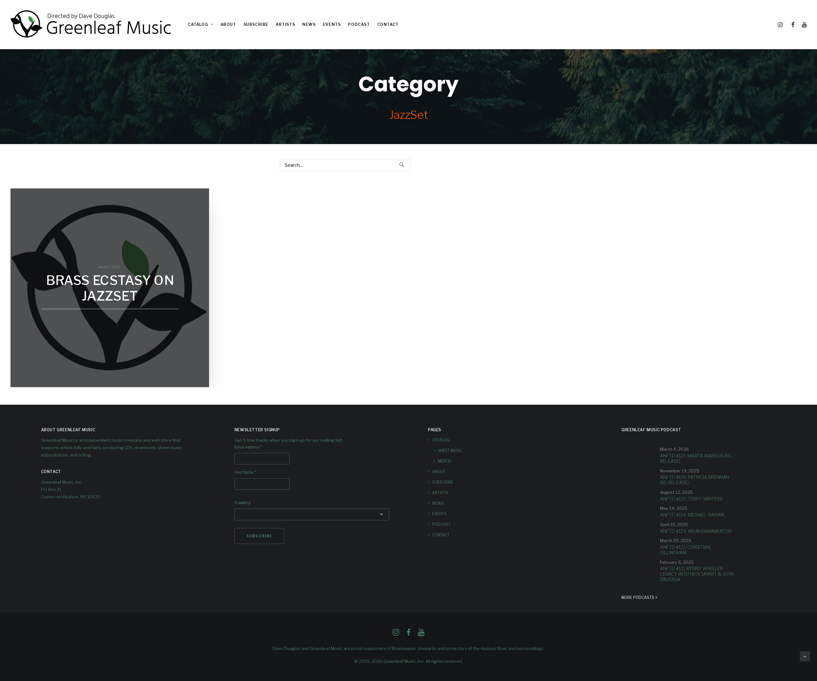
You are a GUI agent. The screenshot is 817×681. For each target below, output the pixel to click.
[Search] (345, 165)
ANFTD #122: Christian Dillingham (685, 549)
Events (332, 24)
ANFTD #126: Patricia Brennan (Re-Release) (694, 479)
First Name (245, 472)
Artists (285, 24)
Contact (388, 24)
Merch (444, 461)
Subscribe (256, 24)
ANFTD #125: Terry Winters (691, 498)
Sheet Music (450, 450)
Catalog (198, 24)
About (228, 24)
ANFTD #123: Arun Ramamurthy (696, 531)
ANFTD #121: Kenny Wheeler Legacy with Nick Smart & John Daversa (697, 574)
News (308, 24)
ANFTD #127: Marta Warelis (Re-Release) (696, 458)
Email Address (248, 447)
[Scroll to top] (805, 656)
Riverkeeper (404, 648)
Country (243, 502)
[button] (781, 24)
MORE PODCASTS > (639, 597)
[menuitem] (200, 24)
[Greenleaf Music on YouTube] (421, 634)
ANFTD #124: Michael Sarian (692, 514)
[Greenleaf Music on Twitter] (408, 634)
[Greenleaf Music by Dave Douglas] (91, 25)
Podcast (359, 24)
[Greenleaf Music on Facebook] (396, 634)
